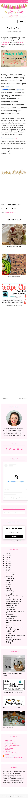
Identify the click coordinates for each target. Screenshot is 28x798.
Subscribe (14, 536)
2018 (6, 569)
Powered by (10, 541)
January (7, 212)
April (7, 588)
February (8, 592)
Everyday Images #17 (10, 742)
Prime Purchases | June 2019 (11, 708)
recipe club (12, 212)
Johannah (6, 42)
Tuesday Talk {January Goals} (14, 628)
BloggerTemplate (22, 796)
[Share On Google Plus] (12, 208)
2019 (6, 567)
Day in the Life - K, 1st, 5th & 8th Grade (14, 757)
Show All (23, 758)
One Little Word (10, 624)
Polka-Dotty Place (10, 756)
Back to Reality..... (11, 637)
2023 (6, 559)
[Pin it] (15, 208)
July (7, 582)
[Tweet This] (6, 208)
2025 (6, 555)
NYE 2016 (8, 633)
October (8, 577)
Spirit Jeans (7, 749)
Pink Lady (7, 751)
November (9, 575)
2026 (6, 554)
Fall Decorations (8, 728)
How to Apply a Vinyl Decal (13, 601)
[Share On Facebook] (9, 208)
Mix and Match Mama (11, 744)
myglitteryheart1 (19, 498)
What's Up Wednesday (12, 603)
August (8, 580)
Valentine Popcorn (11, 605)
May (7, 586)
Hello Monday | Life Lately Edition (13, 692)
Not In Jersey (8, 740)
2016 (6, 643)
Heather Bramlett (8, 498)
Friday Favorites (10, 631)
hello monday (10, 618)
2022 (6, 561)
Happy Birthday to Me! (12, 630)
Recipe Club (9, 615)
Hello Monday (10, 607)
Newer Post (5, 398)
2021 (6, 563)
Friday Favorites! (10, 609)
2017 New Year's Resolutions (14, 626)
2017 (6, 571)
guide (19, 90)
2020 (6, 565)
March (8, 590)
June (7, 584)
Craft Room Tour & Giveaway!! (14, 596)
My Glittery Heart (9, 796)
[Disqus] (14, 333)
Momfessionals (9, 748)
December (9, 573)
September (9, 578)
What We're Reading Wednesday (15, 635)
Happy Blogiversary (11, 616)
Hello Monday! (10, 598)
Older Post (22, 398)
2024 (6, 557)
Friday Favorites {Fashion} (13, 600)
